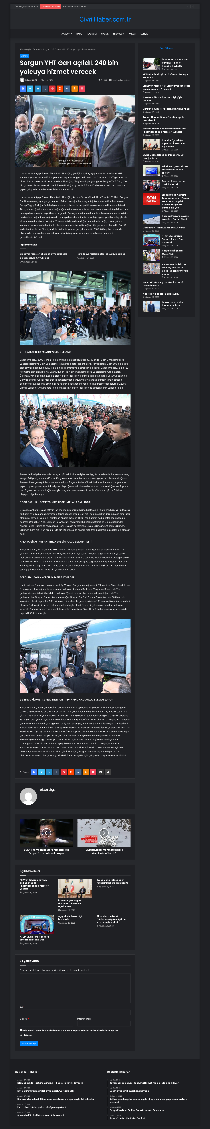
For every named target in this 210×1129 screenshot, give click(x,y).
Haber (79, 34)
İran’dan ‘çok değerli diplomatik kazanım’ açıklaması (69, 903)
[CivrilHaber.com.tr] (105, 19)
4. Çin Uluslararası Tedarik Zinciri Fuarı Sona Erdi (34, 938)
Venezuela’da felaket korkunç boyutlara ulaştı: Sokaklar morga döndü (175, 269)
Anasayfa (66, 34)
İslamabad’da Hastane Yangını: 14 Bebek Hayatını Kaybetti (175, 63)
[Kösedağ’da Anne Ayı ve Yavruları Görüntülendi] (151, 219)
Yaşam (132, 34)
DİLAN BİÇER (31, 80)
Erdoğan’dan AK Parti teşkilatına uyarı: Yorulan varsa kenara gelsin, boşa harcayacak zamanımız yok (176, 201)
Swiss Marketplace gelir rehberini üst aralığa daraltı (112, 881)
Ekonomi (92, 34)
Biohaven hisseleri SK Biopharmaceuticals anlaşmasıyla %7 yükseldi (95, 6)
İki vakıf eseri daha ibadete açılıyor (172, 304)
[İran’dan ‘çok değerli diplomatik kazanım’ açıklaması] (75, 888)
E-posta (24, 1019)
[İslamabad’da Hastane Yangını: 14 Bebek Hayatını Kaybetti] (151, 64)
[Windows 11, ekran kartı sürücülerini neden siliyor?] (151, 170)
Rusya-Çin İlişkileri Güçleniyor (172, 252)
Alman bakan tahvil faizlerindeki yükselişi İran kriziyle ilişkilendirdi (111, 919)
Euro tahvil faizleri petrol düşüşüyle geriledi (101, 253)
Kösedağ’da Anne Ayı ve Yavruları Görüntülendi (175, 217)
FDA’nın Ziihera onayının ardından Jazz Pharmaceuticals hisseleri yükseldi (34, 884)
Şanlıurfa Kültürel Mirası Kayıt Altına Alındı (166, 108)
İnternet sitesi (84, 1019)
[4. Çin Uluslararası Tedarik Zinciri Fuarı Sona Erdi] (37, 924)
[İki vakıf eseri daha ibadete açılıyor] (151, 306)
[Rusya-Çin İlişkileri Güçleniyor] (151, 255)
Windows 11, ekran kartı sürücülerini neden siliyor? (175, 169)
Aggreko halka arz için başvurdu (70, 918)
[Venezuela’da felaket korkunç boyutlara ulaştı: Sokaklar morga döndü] (151, 268)
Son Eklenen (166, 48)
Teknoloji (118, 34)
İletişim (144, 34)
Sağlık (105, 34)
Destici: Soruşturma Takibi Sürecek (173, 183)
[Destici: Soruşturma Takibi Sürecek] (151, 185)
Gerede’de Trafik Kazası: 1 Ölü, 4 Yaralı (164, 227)
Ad (22, 1007)
